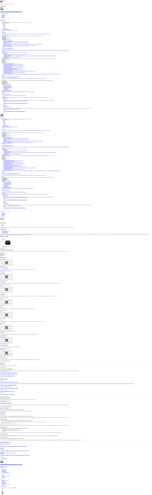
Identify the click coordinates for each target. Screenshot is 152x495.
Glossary (3, 481)
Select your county (2, 254)
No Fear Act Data (4, 482)
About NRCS (3, 15)
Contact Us (3, 17)
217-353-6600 (3, 239)
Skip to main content (2, 0)
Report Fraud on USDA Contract (6, 484)
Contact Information (4, 230)
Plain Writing (3, 483)
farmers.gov (3, 16)
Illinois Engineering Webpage (4, 297)
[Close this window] (6, 263)
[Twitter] (0, 221)
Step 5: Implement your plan (4, 437)
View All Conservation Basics (5, 119)
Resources (3, 176)
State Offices (3, 51)
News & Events (4, 96)
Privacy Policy (4, 471)
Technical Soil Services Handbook (7, 90)
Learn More (6, 406)
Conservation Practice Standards (7, 182)
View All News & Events (5, 98)
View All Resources (4, 81)
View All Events (5, 106)
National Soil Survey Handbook (7, 87)
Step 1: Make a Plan (3, 414)
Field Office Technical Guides (7, 85)
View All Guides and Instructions (6, 187)
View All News (5, 99)
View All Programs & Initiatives (6, 59)
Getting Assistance (4, 35)
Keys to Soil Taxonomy (6, 184)
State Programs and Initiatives (5, 231)
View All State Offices (5, 149)
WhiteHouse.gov (4, 477)
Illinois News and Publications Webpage (5, 270)
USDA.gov (3, 475)
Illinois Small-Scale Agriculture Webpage (5, 348)
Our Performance (4, 470)
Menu (1, 7)
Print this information (3, 412)
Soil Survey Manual (5, 88)
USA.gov (3, 476)
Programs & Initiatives (4, 154)
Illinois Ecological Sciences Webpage (5, 284)
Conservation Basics (4, 21)
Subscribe (3, 212)
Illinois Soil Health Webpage (3, 335)
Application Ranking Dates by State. (52, 435)
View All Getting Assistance (5, 36)
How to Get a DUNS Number (7, 86)
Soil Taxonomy (5, 89)
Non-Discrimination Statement (6, 472)
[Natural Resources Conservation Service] (76, 9)
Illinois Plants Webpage (3, 322)
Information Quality (4, 469)
